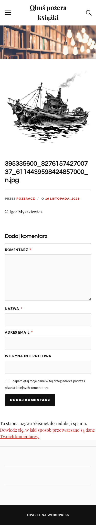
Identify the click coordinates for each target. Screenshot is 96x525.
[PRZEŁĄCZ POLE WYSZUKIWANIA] (88, 13)
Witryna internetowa (28, 356)
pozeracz (25, 198)
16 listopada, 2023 (62, 198)
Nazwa (13, 309)
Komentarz (18, 250)
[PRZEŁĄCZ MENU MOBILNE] (8, 13)
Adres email (19, 332)
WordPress (58, 515)
